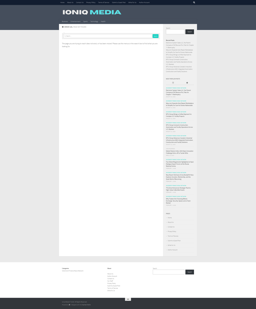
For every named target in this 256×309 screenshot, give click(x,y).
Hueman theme (86, 305)
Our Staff (110, 281)
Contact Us (80, 2)
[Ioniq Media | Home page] (91, 12)
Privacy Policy (90, 2)
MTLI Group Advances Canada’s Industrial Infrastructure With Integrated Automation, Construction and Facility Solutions (179, 69)
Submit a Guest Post (119, 2)
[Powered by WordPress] (69, 304)
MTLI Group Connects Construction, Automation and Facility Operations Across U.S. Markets (179, 62)
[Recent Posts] (173, 83)
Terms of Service (103, 2)
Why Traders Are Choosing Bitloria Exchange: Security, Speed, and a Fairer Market (178, 201)
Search (168, 28)
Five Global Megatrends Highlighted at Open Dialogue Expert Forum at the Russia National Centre (180, 164)
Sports (85, 21)
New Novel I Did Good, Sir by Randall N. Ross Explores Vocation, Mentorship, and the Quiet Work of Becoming (180, 177)
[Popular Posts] (187, 83)
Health (103, 21)
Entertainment (75, 21)
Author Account (144, 2)
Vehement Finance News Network (176, 88)
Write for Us (132, 2)
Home (62, 2)
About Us (70, 2)
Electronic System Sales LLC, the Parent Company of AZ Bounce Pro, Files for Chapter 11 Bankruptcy (180, 45)
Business (65, 21)
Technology (94, 21)
